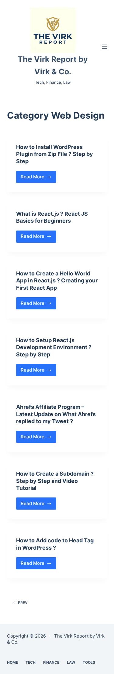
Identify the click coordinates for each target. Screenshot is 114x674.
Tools (89, 662)
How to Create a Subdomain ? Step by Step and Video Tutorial (55, 480)
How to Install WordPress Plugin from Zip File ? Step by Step (54, 154)
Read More (39, 178)
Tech (31, 662)
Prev (23, 602)
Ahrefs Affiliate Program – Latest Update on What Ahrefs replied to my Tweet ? (56, 414)
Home (12, 662)
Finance (51, 662)
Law (71, 662)
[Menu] (104, 46)
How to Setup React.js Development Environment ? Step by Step (54, 347)
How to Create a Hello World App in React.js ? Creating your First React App (57, 280)
